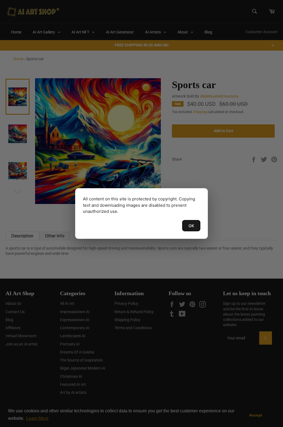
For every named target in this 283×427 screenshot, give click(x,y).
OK (191, 225)
